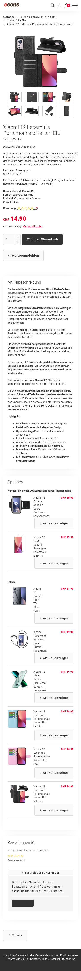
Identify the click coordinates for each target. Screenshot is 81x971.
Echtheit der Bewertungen (42, 872)
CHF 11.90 (67, 588)
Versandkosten (33, 226)
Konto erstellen (69, 955)
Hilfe (44, 959)
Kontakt (35, 959)
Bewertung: (9, 208)
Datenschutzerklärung (62, 959)
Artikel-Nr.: (9, 146)
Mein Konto (51, 955)
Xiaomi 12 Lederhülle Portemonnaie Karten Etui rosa (41, 757)
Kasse (38, 955)
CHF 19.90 (67, 537)
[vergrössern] (40, 62)
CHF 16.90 (67, 497)
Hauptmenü (10, 955)
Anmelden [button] (24, 903)
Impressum (14, 959)
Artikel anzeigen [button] (55, 523)
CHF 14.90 (67, 671)
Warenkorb (26, 955)
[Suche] (52, 5)
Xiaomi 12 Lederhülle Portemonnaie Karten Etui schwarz (41, 794)
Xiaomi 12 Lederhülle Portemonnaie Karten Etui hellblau (41, 719)
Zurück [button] (16, 935)
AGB (25, 959)
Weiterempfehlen (25, 255)
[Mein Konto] (59, 5)
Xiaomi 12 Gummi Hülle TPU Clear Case (37, 599)
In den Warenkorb (44, 239)
